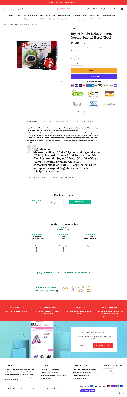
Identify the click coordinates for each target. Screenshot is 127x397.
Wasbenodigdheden (64, 15)
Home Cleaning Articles (47, 15)
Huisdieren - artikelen (96, 19)
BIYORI (73, 28)
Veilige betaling (69, 177)
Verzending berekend (87, 47)
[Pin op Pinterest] (78, 112)
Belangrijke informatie (86, 121)
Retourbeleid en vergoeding (50, 369)
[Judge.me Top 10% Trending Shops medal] (88, 289)
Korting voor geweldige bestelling (57, 121)
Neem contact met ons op (81, 375)
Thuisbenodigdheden (30, 15)
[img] (63, 227)
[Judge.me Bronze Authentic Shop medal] (81, 289)
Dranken (18, 15)
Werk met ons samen (79, 378)
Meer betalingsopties (94, 81)
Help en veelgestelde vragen (82, 372)
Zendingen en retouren (38, 177)
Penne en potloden (64, 19)
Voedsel (10, 15)
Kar (120, 9)
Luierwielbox (82, 19)
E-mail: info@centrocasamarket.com (84, 369)
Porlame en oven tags (109, 15)
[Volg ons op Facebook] (105, 371)
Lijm (74, 19)
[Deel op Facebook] (75, 112)
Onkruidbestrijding (80, 15)
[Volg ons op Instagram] (111, 371)
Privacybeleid (45, 378)
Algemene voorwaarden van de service (53, 375)
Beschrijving (32, 121)
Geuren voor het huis (30, 19)
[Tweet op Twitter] (81, 112)
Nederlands (104, 9)
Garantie (54, 177)
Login (113, 9)
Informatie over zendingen (49, 372)
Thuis (5, 24)
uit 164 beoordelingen (63, 230)
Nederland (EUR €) (91, 9)
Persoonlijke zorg (94, 15)
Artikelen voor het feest (47, 19)
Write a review (80, 202)
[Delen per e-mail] (84, 112)
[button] (62, 254)
